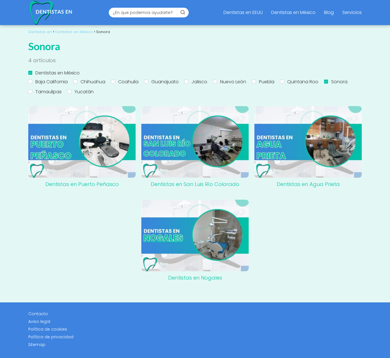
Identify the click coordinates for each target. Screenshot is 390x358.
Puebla (266, 81)
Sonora (339, 81)
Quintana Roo (302, 81)
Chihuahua (93, 81)
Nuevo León (233, 81)
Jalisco (199, 81)
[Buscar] (183, 12)
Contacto (38, 314)
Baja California (51, 81)
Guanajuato (165, 81)
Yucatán (84, 91)
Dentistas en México (293, 12)
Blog (329, 12)
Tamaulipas (48, 91)
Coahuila (128, 81)
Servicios (352, 12)
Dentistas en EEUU (243, 12)
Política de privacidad (50, 337)
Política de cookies (47, 329)
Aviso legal (39, 321)
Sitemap (36, 344)
